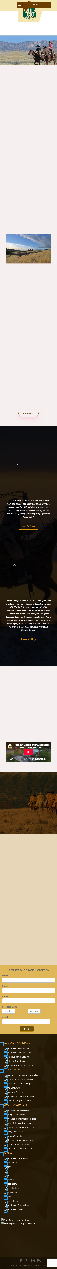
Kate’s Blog (28, 526)
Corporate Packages (15, 1092)
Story (8, 1166)
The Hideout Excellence (17, 1158)
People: (5, 1017)
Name (5, 975)
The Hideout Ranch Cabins (18, 1048)
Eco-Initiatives (12, 1188)
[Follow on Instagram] (34, 934)
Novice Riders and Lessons (18, 1123)
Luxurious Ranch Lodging (17, 1056)
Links (8, 1196)
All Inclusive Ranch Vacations (19, 1079)
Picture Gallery (13, 1201)
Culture (9, 1171)
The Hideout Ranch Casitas (18, 1052)
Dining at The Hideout (16, 1061)
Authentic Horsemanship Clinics (21, 1127)
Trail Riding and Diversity (17, 1110)
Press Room (11, 1183)
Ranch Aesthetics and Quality (19, 1065)
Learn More (28, 413)
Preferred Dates (9, 1006)
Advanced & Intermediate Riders (21, 1118)
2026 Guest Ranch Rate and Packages (23, 1075)
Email (5, 986)
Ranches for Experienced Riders (21, 1096)
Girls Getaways (13, 1088)
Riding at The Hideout (16, 1114)
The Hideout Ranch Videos (18, 1205)
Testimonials (12, 1162)
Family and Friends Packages (19, 1083)
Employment (12, 1192)
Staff (8, 1175)
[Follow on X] (28, 934)
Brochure (30, 947)
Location (10, 1179)
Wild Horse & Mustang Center (19, 1140)
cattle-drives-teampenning (18, 1144)
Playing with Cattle (14, 1131)
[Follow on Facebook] (22, 934)
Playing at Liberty (14, 1136)
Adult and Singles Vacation (18, 1100)
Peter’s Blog (28, 639)
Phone (5, 996)
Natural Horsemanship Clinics (20, 1148)
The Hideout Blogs (14, 1209)
